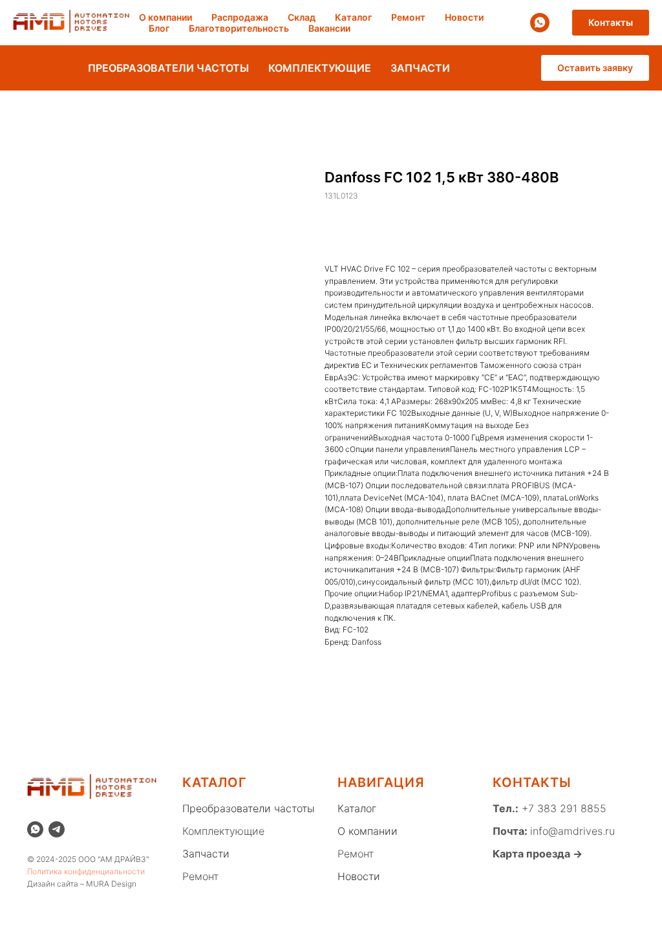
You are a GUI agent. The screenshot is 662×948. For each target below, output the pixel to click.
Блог (159, 28)
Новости (464, 17)
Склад (301, 17)
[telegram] (56, 829)
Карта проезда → (537, 853)
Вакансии (329, 28)
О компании (165, 17)
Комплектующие (223, 830)
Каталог (353, 17)
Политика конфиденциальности (86, 871)
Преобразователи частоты (248, 808)
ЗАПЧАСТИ (420, 67)
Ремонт (408, 17)
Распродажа (239, 17)
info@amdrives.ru (572, 830)
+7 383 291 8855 (562, 808)
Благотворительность (239, 28)
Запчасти (206, 853)
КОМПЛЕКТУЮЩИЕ (319, 67)
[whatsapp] (540, 22)
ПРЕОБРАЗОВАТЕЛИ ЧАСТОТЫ (168, 67)
